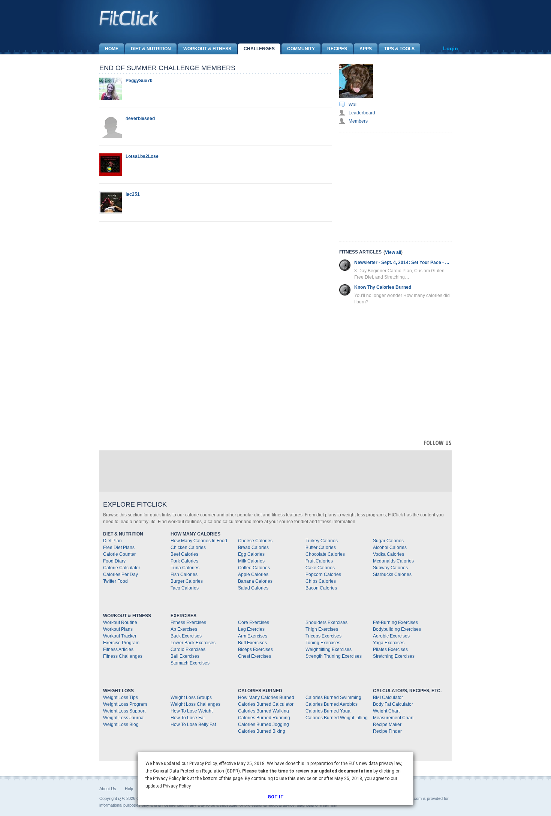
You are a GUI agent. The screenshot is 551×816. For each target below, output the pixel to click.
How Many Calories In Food (199, 540)
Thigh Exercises (321, 629)
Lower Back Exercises (193, 642)
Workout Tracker (119, 636)
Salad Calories (253, 588)
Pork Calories (184, 561)
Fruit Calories (319, 561)
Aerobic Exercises (391, 636)
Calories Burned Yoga (327, 711)
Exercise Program (121, 642)
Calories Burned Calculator (265, 704)
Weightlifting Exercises (328, 649)
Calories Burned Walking (263, 711)
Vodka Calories (388, 554)
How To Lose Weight (192, 711)
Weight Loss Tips (120, 697)
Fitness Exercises (188, 622)
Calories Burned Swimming (333, 697)
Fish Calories (184, 574)
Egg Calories (251, 554)
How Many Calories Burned (266, 697)
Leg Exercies (251, 629)
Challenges (259, 48)
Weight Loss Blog (121, 724)
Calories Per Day (120, 574)
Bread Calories (253, 547)
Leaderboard (362, 113)
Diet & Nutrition (151, 48)
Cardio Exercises (188, 649)
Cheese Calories (255, 540)
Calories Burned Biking (261, 731)
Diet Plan (112, 540)
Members (358, 121)
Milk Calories (251, 561)
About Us (107, 788)
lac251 (133, 194)
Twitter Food (115, 581)
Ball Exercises (185, 656)
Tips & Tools (399, 48)
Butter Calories (320, 547)
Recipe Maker (387, 724)
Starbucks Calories (392, 574)
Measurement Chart (393, 717)
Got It (276, 797)
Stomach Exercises (190, 663)
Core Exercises (253, 622)
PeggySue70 (139, 80)
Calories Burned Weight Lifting (336, 717)
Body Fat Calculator (393, 704)
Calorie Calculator (121, 567)
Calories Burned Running (264, 717)
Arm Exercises (252, 636)
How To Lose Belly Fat (193, 724)
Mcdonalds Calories (393, 561)
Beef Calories (184, 554)
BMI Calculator (388, 697)
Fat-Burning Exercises (395, 622)
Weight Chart (386, 711)
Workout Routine (120, 622)
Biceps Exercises (255, 649)
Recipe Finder (387, 731)
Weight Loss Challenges (195, 704)
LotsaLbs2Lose (142, 156)
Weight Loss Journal (124, 717)
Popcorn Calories (323, 574)
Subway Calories (390, 567)
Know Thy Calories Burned (382, 287)
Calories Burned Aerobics (331, 704)
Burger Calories (187, 581)
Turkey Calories (321, 540)
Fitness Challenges (122, 656)
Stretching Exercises (394, 656)
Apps (365, 48)
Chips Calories (320, 581)
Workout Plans (118, 629)
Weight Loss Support (124, 711)
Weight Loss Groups (191, 697)
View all (393, 252)
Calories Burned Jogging (263, 724)
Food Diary (114, 561)
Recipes (337, 48)
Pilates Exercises (390, 649)
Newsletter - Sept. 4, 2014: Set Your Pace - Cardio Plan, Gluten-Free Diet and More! (403, 262)
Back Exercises (186, 636)
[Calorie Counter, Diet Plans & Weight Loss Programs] (129, 18)
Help (129, 788)
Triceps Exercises (323, 636)
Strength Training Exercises (333, 656)
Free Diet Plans (119, 547)
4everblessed (140, 118)
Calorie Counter (119, 554)
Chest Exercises (254, 656)
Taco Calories (185, 588)
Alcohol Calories (390, 547)
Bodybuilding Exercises (397, 629)
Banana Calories (255, 581)
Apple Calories (253, 574)
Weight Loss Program (125, 704)
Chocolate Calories (325, 554)
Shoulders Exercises (326, 622)
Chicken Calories (188, 547)
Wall (353, 104)
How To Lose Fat (188, 717)
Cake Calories (320, 567)
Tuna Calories (185, 567)
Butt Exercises (252, 642)
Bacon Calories (321, 588)
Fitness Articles (118, 649)
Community (301, 48)
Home (111, 48)
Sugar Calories (388, 540)
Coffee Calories (254, 567)
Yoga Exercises (388, 642)
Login (450, 48)
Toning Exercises (322, 642)
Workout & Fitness (207, 48)
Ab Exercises (184, 629)
